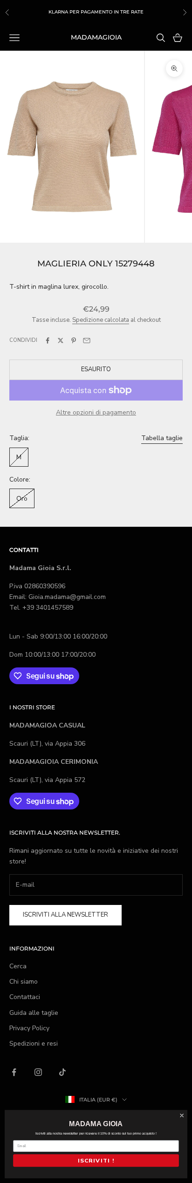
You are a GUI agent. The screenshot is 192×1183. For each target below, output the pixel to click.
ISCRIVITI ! (96, 1160)
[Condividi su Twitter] (60, 340)
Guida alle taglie (33, 1012)
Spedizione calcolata (100, 320)
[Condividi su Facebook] (47, 340)
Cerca (18, 966)
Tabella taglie (162, 438)
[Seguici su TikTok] (62, 1072)
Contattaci (24, 997)
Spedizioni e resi (33, 1043)
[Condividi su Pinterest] (73, 340)
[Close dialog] (181, 1115)
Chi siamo (23, 981)
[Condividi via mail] (86, 340)
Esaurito (96, 369)
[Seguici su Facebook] (14, 1072)
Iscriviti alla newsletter (65, 915)
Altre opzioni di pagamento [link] (96, 412)
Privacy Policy (29, 1028)
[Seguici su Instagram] (38, 1072)
